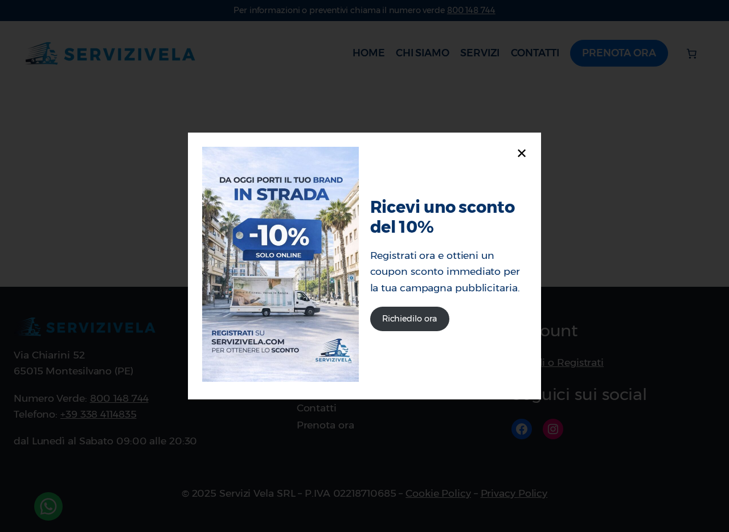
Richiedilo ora (409, 319)
